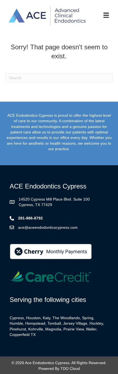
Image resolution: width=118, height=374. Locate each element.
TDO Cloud (70, 368)
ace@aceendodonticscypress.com (48, 227)
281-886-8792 (30, 218)
